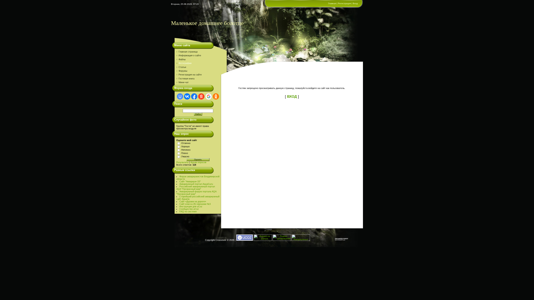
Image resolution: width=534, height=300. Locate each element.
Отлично (185, 143)
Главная (332, 3)
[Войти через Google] (208, 96)
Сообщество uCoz (189, 209)
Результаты (182, 162)
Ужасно (185, 156)
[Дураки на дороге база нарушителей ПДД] (263, 240)
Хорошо (185, 146)
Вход (355, 3)
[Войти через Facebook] (194, 96)
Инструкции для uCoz (190, 206)
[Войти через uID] (180, 96)
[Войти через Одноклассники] (216, 96)
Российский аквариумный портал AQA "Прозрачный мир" (195, 187)
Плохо (184, 153)
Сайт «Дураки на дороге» (192, 201)
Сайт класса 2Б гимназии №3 (195, 204)
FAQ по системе (188, 211)
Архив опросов (198, 162)
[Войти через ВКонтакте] (187, 96)
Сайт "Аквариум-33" (190, 181)
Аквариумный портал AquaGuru (196, 184)
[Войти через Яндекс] (201, 96)
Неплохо (185, 150)
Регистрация (344, 3)
